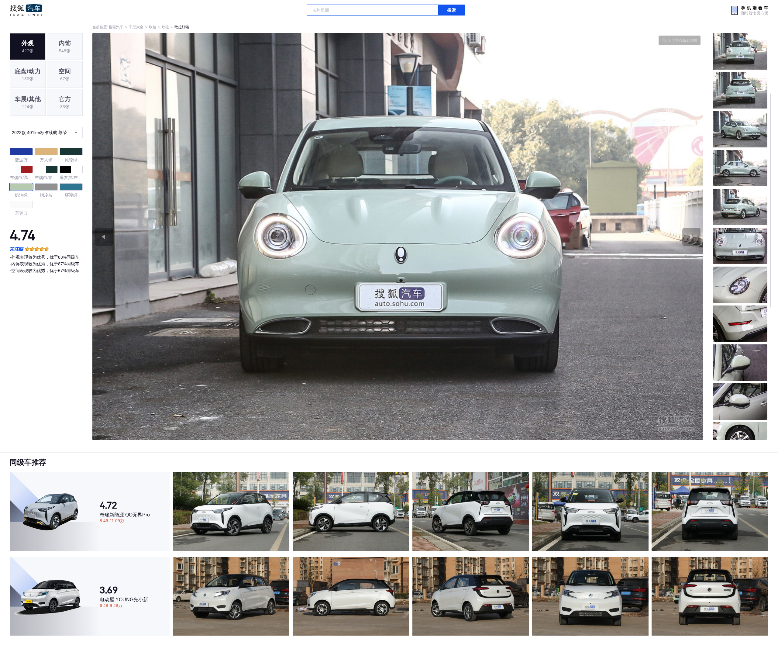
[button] (245, 236)
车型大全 (136, 27)
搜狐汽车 (26, 10)
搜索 (451, 10)
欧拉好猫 (181, 27)
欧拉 (152, 27)
